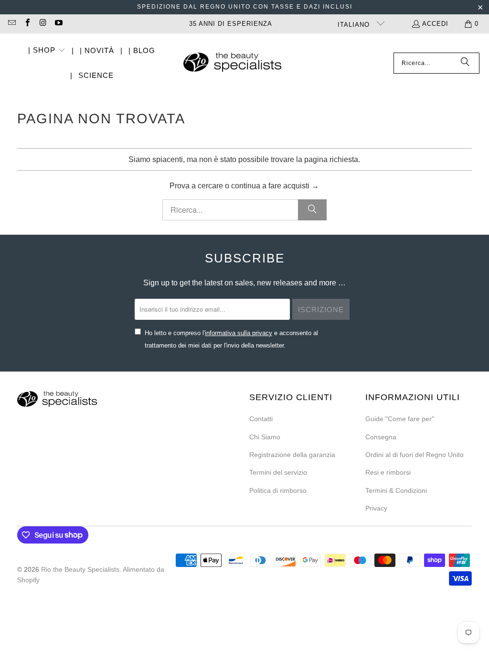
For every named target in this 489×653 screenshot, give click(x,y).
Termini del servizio (278, 472)
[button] (46, 51)
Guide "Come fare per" (399, 419)
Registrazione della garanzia (292, 454)
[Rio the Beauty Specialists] (232, 63)
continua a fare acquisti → (275, 186)
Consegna (380, 437)
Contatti (261, 419)
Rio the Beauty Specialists (80, 569)
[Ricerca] (465, 63)
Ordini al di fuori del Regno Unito (414, 454)
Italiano (355, 24)
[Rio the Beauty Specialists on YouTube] (57, 23)
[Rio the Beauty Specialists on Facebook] (26, 23)
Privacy (376, 508)
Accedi (435, 23)
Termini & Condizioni (396, 490)
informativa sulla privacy (238, 333)
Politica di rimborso (278, 490)
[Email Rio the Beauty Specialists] (11, 23)
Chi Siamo (264, 437)
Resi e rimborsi (388, 472)
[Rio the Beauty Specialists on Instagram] (42, 23)
